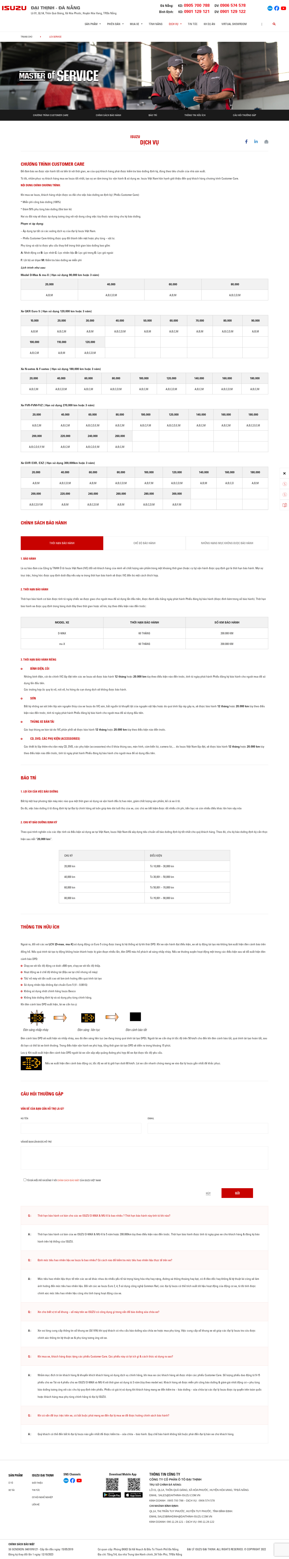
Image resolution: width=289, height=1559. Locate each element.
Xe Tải (11, 1490)
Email (151, 1118)
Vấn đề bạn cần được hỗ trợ (36, 1141)
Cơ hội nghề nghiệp (42, 1497)
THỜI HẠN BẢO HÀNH (62, 543)
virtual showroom (234, 24)
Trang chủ (26, 36)
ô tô (10, 1482)
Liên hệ (36, 1504)
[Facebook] (276, 8)
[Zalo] (269, 8)
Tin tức (192, 24)
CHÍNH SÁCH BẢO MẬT (21, 1544)
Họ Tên (24, 1118)
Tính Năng (155, 24)
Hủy (208, 1193)
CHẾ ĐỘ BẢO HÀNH (144, 543)
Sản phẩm (15, 1475)
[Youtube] (283, 8)
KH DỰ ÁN (209, 24)
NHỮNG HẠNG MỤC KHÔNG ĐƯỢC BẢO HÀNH (227, 543)
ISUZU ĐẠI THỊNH (43, 1475)
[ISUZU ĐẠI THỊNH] (14, 8)
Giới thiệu (37, 1482)
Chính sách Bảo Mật (68, 1180)
